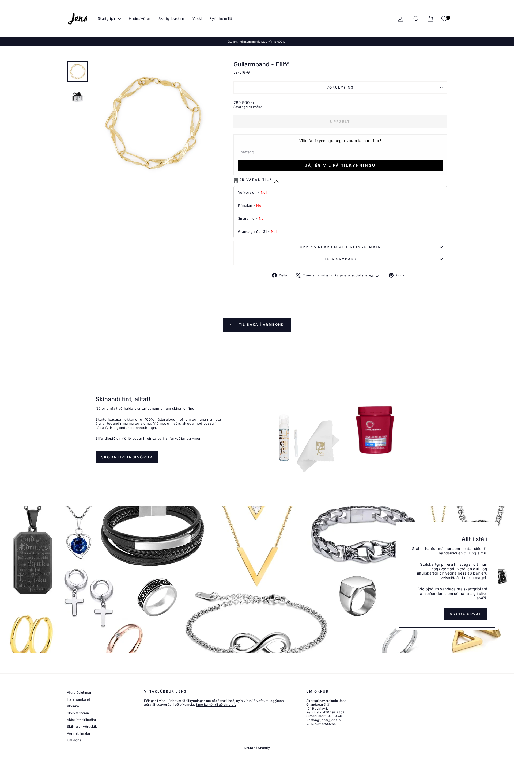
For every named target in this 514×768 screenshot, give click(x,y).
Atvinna (73, 706)
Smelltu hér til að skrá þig (216, 704)
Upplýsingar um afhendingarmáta (340, 247)
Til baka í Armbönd (260, 325)
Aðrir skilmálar (78, 733)
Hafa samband (340, 259)
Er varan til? (256, 180)
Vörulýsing (340, 87)
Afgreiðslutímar (79, 692)
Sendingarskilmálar (247, 107)
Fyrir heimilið (221, 18)
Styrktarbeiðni (78, 713)
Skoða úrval (466, 614)
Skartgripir (107, 18)
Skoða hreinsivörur (127, 457)
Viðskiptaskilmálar (81, 720)
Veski (197, 18)
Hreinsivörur (139, 18)
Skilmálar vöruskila (82, 726)
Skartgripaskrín (171, 18)
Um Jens (74, 740)
